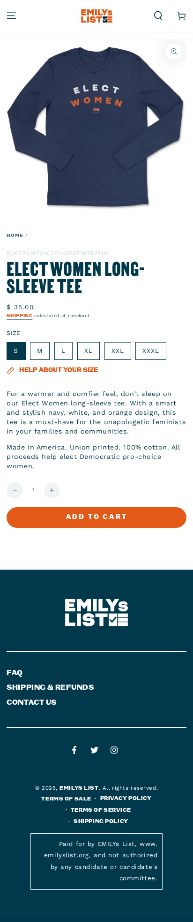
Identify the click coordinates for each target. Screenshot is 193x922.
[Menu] (11, 15)
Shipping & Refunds (50, 687)
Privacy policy (126, 798)
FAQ (15, 673)
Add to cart (96, 517)
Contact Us (32, 702)
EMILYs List (78, 788)
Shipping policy (101, 821)
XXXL (150, 350)
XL (88, 350)
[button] (158, 15)
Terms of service (101, 810)
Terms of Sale (66, 799)
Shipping (19, 316)
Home (15, 235)
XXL (117, 350)
